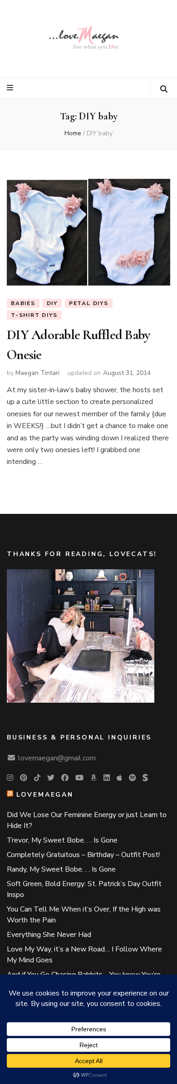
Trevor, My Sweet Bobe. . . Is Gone (62, 840)
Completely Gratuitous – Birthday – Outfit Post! (83, 855)
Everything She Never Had (49, 935)
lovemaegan (45, 794)
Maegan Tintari (37, 373)
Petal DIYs (88, 303)
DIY (52, 303)
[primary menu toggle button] (11, 88)
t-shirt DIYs (34, 315)
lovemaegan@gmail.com (57, 758)
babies (23, 303)
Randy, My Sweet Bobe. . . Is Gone (61, 869)
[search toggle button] (163, 89)
